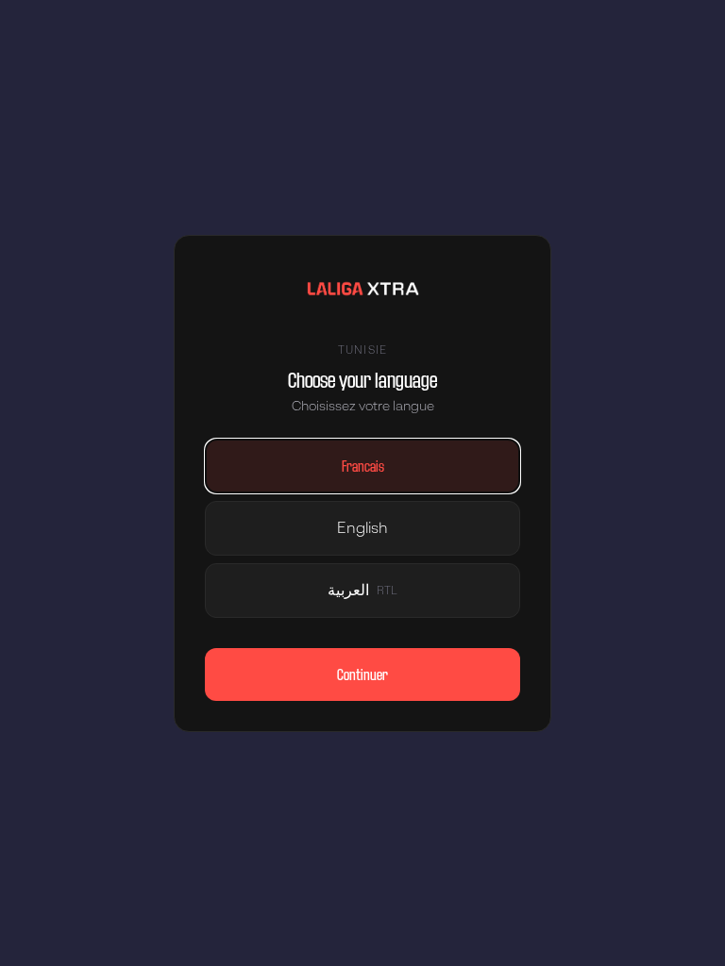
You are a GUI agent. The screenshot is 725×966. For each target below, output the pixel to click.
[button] (362, 466)
